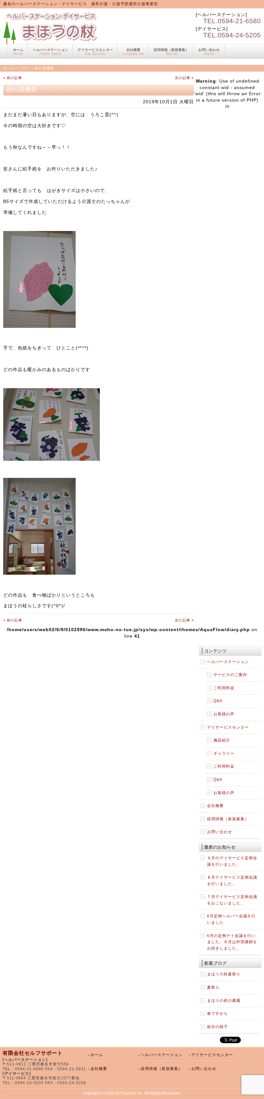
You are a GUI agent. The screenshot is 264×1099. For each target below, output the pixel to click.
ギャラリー (223, 753)
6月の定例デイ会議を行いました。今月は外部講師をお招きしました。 (232, 942)
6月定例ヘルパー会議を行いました (231, 919)
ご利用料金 (223, 688)
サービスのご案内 (230, 674)
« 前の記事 (12, 78)
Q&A (217, 701)
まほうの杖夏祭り (223, 974)
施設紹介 (221, 740)
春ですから (217, 1013)
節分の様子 (217, 1026)
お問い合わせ (209, 51)
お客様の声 (223, 714)
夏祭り (213, 987)
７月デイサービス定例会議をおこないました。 (232, 899)
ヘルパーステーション (50, 51)
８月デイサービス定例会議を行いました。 (232, 880)
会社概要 (133, 51)
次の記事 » (184, 78)
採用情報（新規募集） (171, 51)
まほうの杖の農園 (223, 1000)
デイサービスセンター (95, 51)
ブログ (25, 68)
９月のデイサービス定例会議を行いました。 (232, 861)
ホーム (18, 51)
